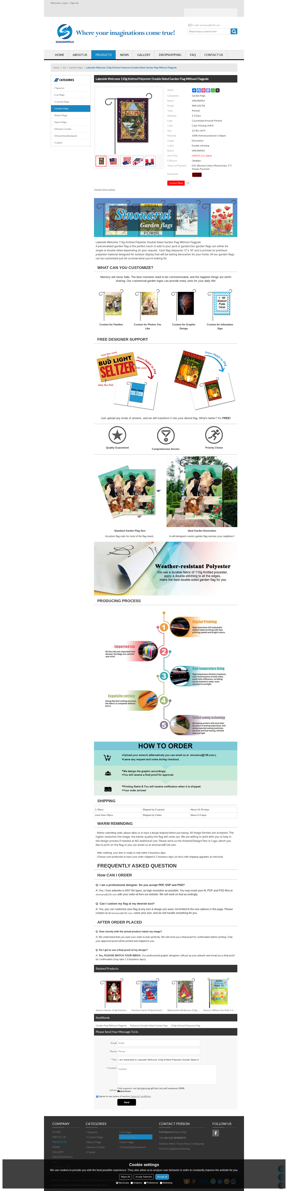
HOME (59, 55)
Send (126, 1102)
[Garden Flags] (197, 175)
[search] (234, 31)
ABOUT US (80, 55)
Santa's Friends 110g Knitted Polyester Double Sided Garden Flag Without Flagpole (112, 1010)
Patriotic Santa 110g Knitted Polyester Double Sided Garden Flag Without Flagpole (148, 1010)
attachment (125, 1091)
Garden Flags (76, 67)
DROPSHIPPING (170, 55)
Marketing (167, 1183)
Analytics (137, 1183)
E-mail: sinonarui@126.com (206, 25)
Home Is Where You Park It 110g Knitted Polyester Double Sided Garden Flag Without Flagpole (219, 1010)
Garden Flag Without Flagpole (111, 1025)
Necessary (124, 1183)
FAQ (193, 55)
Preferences (152, 1183)
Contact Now (176, 183)
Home (56, 67)
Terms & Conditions (140, 1096)
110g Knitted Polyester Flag (185, 1025)
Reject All (125, 1177)
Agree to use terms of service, (125, 1096)
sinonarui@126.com (164, 845)
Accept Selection (144, 1177)
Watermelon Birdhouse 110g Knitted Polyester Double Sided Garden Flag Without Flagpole (183, 1010)
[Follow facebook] (215, 1133)
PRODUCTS (104, 55)
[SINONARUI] (116, 33)
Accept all (162, 1177)
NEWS (124, 55)
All (64, 67)
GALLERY (143, 55)
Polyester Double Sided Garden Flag (149, 1025)
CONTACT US (213, 55)
